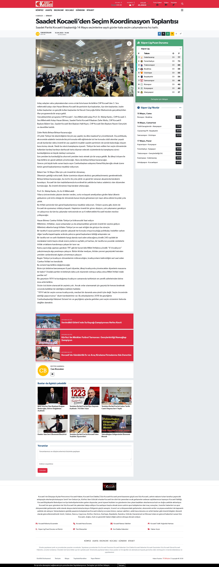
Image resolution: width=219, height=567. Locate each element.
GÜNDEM (80, 10)
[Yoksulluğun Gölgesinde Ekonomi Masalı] (117, 424)
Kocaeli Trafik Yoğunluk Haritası (162, 523)
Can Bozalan (57, 369)
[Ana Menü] (182, 10)
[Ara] (182, 4)
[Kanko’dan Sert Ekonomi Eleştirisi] (53, 424)
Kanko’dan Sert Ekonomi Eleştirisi (52, 434)
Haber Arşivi (155, 529)
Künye (67, 558)
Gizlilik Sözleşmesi (44, 558)
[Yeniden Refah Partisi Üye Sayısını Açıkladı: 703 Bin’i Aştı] (85, 396)
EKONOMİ (59, 10)
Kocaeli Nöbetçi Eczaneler (48, 523)
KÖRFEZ (39, 10)
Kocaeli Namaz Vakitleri (122, 523)
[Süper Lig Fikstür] (180, 108)
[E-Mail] (52, 374)
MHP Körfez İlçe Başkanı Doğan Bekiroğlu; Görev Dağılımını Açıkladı (51, 408)
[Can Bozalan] (43, 370)
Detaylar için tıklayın (159, 99)
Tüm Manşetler (81, 529)
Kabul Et (113, 565)
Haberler (39, 16)
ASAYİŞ (48, 10)
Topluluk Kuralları (80, 558)
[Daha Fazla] (172, 34)
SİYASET (90, 10)
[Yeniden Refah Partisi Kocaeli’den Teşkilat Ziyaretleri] (85, 424)
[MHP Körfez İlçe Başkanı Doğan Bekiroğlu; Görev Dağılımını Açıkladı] (53, 396)
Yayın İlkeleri (95, 558)
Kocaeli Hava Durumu (84, 523)
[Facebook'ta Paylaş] (159, 34)
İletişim (58, 558)
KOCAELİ (69, 10)
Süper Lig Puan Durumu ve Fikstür (50, 529)
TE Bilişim (166, 558)
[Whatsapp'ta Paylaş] (168, 34)
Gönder (42, 470)
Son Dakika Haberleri (120, 529)
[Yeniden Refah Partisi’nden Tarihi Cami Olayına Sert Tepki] (117, 396)
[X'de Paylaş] (163, 34)
